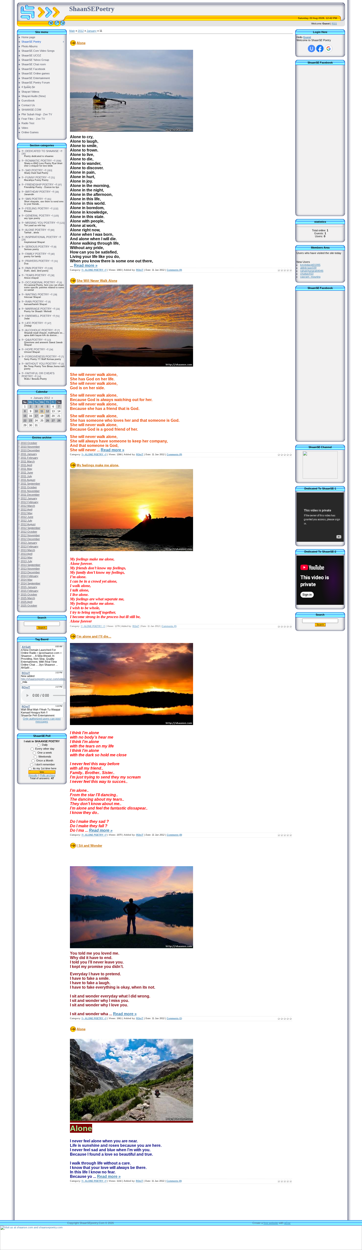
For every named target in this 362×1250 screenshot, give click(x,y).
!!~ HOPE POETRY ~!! (35, 349)
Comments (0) (174, 270)
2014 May (27, 579)
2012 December (30, 539)
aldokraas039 (308, 267)
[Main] (50, 25)
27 (53, 420)
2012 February (29, 502)
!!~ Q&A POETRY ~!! (34, 339)
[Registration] (56, 25)
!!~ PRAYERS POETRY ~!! (37, 260)
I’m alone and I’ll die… (94, 636)
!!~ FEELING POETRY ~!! (37, 208)
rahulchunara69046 (311, 270)
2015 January (29, 587)
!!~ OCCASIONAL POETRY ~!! (40, 282)
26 (47, 420)
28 (58, 420)
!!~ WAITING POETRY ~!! (37, 294)
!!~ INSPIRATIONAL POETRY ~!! (41, 237)
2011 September (30, 483)
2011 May (26, 468)
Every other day (44, 748)
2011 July (26, 476)
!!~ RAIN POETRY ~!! (34, 301)
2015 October (29, 594)
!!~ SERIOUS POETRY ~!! (37, 246)
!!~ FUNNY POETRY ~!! (36, 177)
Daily (45, 744)
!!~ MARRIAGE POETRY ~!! (38, 308)
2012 (81, 30)
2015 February (29, 590)
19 (47, 415)
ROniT (139, 270)
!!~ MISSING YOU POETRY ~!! (40, 222)
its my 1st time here (44, 768)
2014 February (29, 575)
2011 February (29, 457)
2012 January (29, 498)
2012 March (28, 505)
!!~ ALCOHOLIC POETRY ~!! (39, 330)
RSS (334, 23)
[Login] (62, 25)
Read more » (86, 265)
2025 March (28, 598)
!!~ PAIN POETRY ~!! (34, 268)
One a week (44, 752)
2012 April (26, 509)
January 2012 (41, 397)
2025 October (29, 605)
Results (33, 775)
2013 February (29, 546)
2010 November (30, 446)
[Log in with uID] (311, 48)
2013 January (29, 542)
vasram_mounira (310, 276)
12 (47, 411)
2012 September (30, 527)
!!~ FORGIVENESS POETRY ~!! (41, 356)
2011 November (30, 491)
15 (24, 415)
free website (270, 1222)
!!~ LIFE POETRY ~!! (34, 322)
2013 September (30, 564)
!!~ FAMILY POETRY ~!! (36, 253)
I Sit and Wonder (89, 845)
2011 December (30, 494)
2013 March (28, 550)
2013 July (26, 561)
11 (41, 411)
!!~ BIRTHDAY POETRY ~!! (38, 191)
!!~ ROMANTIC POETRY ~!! (38, 160)
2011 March (28, 461)
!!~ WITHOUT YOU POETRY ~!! (41, 363)
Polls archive (47, 775)
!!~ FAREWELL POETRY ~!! (38, 315)
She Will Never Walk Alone (97, 281)
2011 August (28, 479)
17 (36, 415)
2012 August (28, 524)
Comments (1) (174, 1018)
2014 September (30, 583)
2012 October (29, 531)
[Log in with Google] (328, 48)
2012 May (27, 513)
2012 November (30, 535)
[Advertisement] (41, 867)
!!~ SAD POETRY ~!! (34, 170)
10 (36, 411)
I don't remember (45, 764)
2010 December (30, 450)
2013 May (27, 557)
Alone (81, 43)
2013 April (26, 553)
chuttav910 (306, 273)
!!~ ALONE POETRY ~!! (36, 229)
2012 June (27, 516)
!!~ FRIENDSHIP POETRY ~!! (39, 184)
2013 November (30, 568)
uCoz (287, 1222)
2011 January (29, 454)
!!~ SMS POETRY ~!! (34, 198)
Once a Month (44, 760)
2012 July (26, 520)
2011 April (26, 465)
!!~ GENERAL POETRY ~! (37, 215)
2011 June (27, 472)
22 (24, 420)
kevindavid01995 (310, 264)
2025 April (26, 601)
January (92, 30)
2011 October (29, 487)
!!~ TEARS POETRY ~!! (36, 275)
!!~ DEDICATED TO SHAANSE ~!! (42, 151)
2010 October (29, 442)
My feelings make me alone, (98, 465)
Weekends (44, 756)
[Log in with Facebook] (320, 48)
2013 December (30, 572)
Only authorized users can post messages (42, 720)
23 (30, 420)
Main (72, 30)
